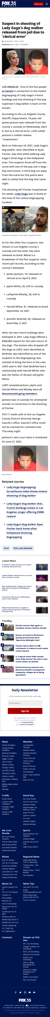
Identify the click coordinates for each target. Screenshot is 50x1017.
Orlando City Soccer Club (31, 843)
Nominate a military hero (9, 780)
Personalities (7, 898)
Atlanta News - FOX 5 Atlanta (31, 871)
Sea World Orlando (9, 847)
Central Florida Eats (9, 877)
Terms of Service (27, 724)
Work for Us (6, 901)
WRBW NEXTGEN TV (10, 919)
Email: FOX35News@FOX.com (32, 891)
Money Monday (29, 824)
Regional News (31, 856)
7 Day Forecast (29, 758)
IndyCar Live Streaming (28, 958)
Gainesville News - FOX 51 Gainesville (30, 861)
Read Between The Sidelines (30, 835)
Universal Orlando (9, 850)
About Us (7, 883)
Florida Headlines (8, 745)
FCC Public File (7, 928)
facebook (16, 992)
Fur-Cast (26, 818)
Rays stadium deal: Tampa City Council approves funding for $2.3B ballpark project (17, 588)
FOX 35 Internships (9, 904)
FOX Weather (28, 772)
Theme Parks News (9, 842)
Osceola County (8, 770)
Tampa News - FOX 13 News (30, 866)
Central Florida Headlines (7, 749)
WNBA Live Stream (30, 977)
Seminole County (8, 773)
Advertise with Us (9, 917)
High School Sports (30, 847)
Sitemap (5, 789)
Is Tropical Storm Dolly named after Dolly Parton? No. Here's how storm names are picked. (31, 659)
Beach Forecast (29, 766)
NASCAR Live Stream (31, 954)
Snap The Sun (28, 780)
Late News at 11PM (10, 871)
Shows (5, 856)
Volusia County (8, 776)
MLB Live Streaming (31, 951)
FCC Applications (8, 931)
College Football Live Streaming (31, 947)
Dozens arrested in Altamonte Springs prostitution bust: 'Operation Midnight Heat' (30, 637)
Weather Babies (29, 804)
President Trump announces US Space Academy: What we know (16, 566)
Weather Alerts (29, 750)
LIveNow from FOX (9, 874)
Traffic (5, 795)
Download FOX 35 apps (9, 912)
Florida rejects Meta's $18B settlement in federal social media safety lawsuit (32, 648)
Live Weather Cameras (28, 746)
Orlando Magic (29, 839)
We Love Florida (29, 799)
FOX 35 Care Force (30, 802)
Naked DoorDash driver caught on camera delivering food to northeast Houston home (16, 609)
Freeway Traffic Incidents (8, 808)
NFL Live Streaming (30, 944)
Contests (7, 937)
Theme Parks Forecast (28, 762)
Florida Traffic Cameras (7, 813)
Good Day (28, 795)
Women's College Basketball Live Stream (30, 972)
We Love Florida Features (8, 838)
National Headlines (9, 753)
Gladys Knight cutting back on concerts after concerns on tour (17, 576)
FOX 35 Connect (29, 900)
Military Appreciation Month (10, 785)
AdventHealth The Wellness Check (30, 808)
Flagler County (7, 759)
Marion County (8, 764)
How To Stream (8, 860)
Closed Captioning (9, 925)
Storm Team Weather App (31, 776)
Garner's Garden (29, 815)
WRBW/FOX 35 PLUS (10, 922)
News (5, 741)
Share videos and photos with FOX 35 (31, 896)
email (34, 992)
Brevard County (8, 756)
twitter (20, 992)
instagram (25, 992)
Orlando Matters (8, 869)
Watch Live (38, 4)
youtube (30, 992)
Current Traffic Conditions (7, 803)
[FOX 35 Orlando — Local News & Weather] (9, 4)
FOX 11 (16, 41)
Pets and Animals (23, 548)
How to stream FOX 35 (10, 888)
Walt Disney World (9, 844)
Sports (26, 830)
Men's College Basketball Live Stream (29, 964)
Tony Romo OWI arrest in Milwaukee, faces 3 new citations (16, 598)
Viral (22, 41)
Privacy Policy (27, 722)
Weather (28, 741)
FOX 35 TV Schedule (10, 863)
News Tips (28, 883)
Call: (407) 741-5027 (31, 887)
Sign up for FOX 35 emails (9, 907)
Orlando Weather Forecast (30, 754)
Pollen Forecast (29, 769)
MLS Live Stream (29, 980)
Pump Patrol (7, 799)
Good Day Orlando (9, 866)
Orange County (8, 767)
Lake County (7, 762)
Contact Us (6, 895)
